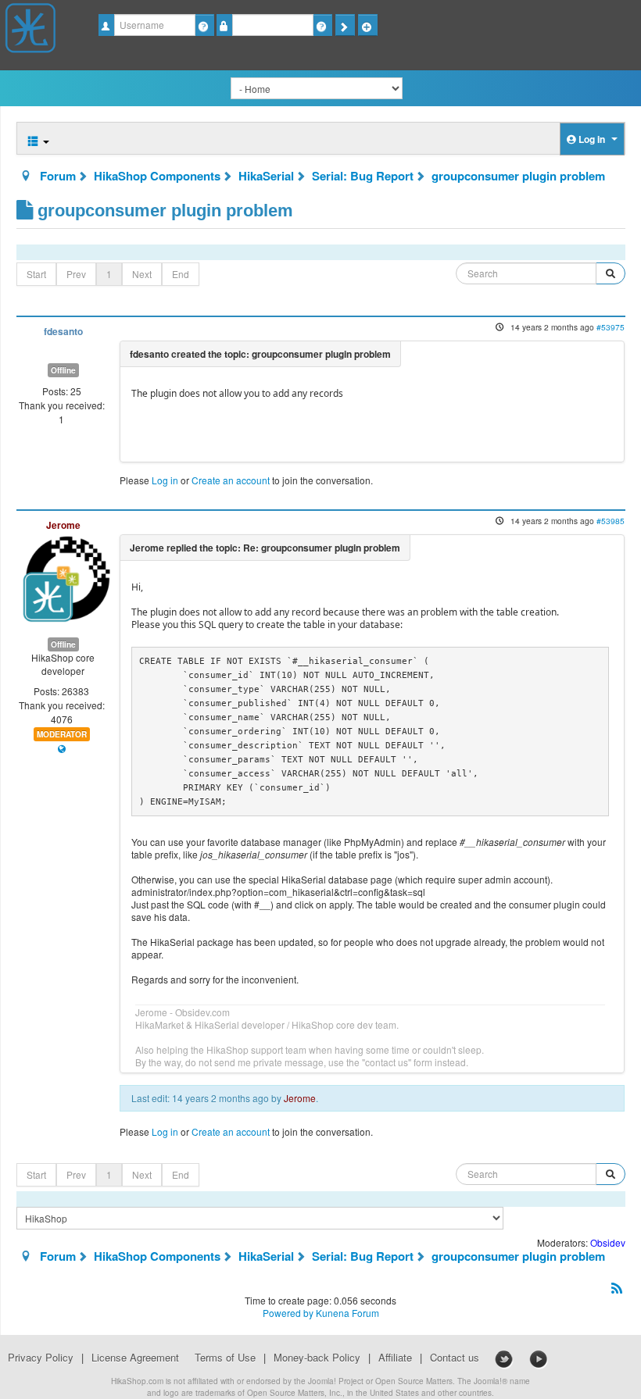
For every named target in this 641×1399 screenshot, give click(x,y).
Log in (165, 480)
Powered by (288, 1312)
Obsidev (607, 1242)
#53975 (610, 327)
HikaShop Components (157, 175)
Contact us (454, 1358)
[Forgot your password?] (322, 25)
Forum (58, 175)
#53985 (610, 520)
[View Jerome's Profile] (66, 577)
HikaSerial (266, 175)
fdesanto (63, 331)
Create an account (231, 480)
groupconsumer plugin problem (518, 175)
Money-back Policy (317, 1358)
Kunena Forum (347, 1312)
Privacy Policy (40, 1358)
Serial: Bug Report (363, 175)
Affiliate (395, 1358)
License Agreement (135, 1358)
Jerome (63, 525)
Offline (63, 370)
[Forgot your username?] (204, 25)
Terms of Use (225, 1358)
